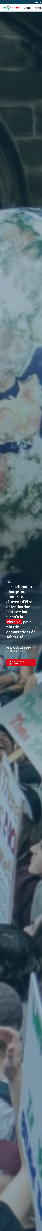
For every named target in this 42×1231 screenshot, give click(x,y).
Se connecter (36, 2)
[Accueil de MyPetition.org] (11, 8)
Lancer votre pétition (16, 662)
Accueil (27, 8)
